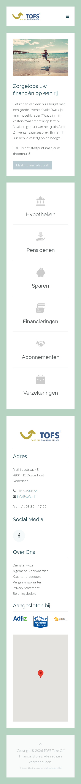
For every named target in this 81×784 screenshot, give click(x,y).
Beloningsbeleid (24, 593)
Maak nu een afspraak (32, 165)
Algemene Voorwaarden (31, 571)
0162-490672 (26, 491)
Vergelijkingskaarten (27, 582)
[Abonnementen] (40, 349)
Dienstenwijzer (24, 565)
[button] (40, 674)
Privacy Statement (26, 588)
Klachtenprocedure (27, 576)
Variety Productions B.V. (51, 768)
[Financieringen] (40, 314)
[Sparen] (40, 278)
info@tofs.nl (26, 496)
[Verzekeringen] (40, 385)
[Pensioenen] (40, 242)
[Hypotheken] (40, 206)
